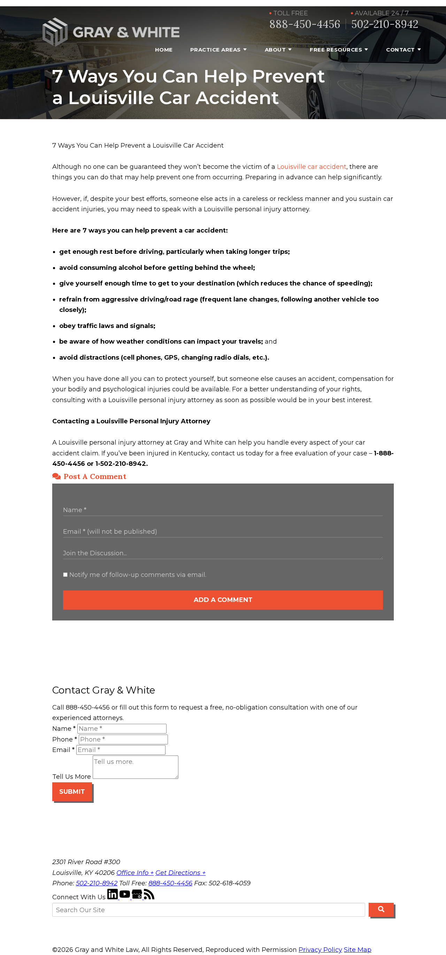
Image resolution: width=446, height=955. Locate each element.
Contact (400, 49)
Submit (72, 792)
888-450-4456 (304, 24)
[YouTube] (126, 897)
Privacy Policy (320, 950)
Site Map (357, 950)
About (275, 49)
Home (164, 49)
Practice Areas (215, 49)
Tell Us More (71, 777)
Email (63, 750)
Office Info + (135, 873)
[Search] (381, 910)
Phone (64, 739)
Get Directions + (180, 873)
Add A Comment (223, 600)
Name (64, 729)
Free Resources (336, 49)
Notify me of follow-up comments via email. (137, 575)
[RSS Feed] (149, 897)
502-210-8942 (384, 24)
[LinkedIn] (113, 897)
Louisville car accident (311, 167)
